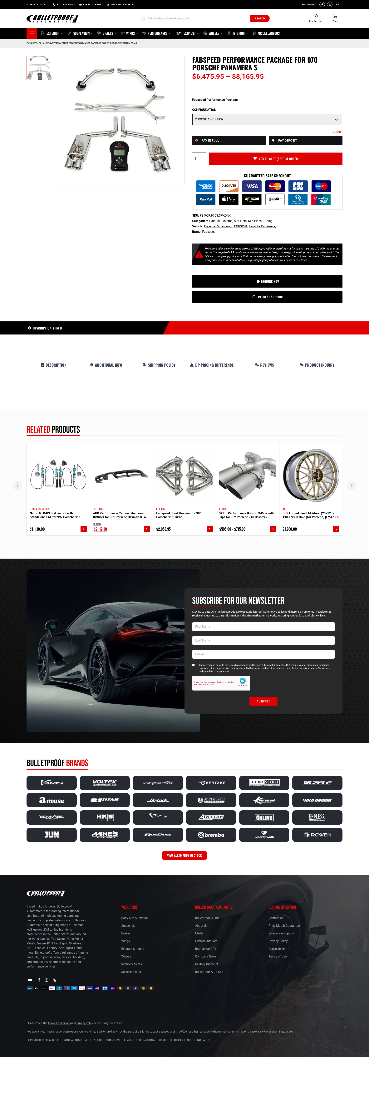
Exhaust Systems (49, 43)
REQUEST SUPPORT (271, 296)
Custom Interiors (206, 941)
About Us (201, 926)
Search (260, 18)
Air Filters (240, 221)
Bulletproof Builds (207, 918)
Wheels (126, 956)
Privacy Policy (278, 941)
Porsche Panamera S (218, 226)
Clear (336, 132)
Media (199, 933)
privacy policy (310, 668)
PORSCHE (241, 226)
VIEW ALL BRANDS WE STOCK (184, 855)
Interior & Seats (131, 964)
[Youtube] (337, 4)
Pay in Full (210, 140)
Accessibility (277, 949)
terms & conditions (238, 665)
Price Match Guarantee (284, 926)
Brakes (125, 933)
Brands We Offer (206, 949)
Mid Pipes (255, 221)
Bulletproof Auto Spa (209, 972)
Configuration (204, 110)
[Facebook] (322, 4)
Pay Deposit (287, 140)
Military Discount (206, 964)
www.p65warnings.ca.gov (277, 1031)
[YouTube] (30, 980)
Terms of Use (278, 956)
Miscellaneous (131, 972)
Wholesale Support (281, 933)
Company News (205, 956)
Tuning (268, 221)
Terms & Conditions (59, 1023)
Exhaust (32, 43)
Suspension (129, 926)
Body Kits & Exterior (134, 918)
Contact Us (276, 918)
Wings (125, 941)
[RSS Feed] (54, 980)
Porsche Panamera (262, 226)
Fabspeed (208, 232)
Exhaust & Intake (132, 949)
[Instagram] (329, 4)
